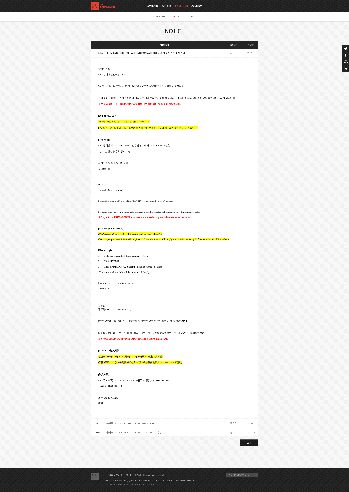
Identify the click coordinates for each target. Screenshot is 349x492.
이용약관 (124, 475)
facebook (345, 55)
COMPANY (152, 6)
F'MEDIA (189, 17)
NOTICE (177, 17)
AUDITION (196, 6)
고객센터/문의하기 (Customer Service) (147, 475)
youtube (345, 61)
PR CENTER (181, 6)
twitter (345, 48)
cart (345, 68)
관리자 (233, 53)
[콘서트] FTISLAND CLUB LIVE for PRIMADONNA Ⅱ (132, 423)
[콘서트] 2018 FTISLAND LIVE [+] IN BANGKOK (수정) (134, 432)
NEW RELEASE (162, 17)
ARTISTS (166, 6)
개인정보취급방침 (112, 475)
